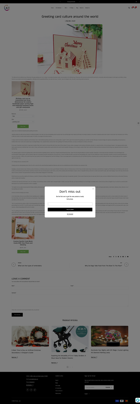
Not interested (70, 214)
